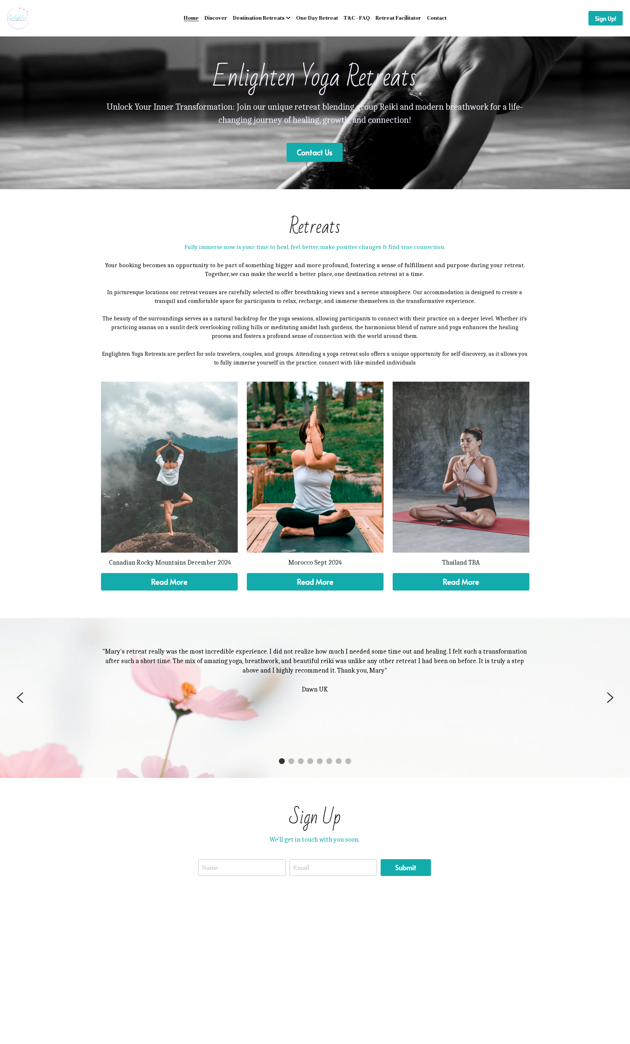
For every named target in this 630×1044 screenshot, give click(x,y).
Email (301, 867)
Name (210, 867)
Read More (169, 582)
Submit (405, 867)
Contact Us (314, 152)
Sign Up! (605, 18)
